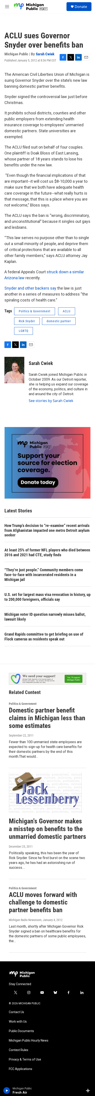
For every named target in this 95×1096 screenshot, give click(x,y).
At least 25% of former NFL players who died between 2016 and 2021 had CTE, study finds (47, 552)
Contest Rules (18, 1050)
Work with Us (18, 1021)
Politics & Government (34, 311)
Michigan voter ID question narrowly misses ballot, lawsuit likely (45, 617)
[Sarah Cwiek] (14, 370)
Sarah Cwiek (45, 54)
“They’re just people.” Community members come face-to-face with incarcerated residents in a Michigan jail (43, 575)
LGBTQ (23, 331)
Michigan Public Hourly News (28, 1040)
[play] (7, 1090)
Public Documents (21, 1031)
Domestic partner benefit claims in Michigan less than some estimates (47, 717)
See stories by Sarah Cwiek (51, 400)
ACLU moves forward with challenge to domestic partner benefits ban (43, 902)
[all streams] (89, 1090)
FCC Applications (20, 1069)
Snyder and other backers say (30, 288)
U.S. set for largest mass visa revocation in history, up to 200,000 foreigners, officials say (47, 597)
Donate (81, 7)
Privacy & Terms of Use (25, 1059)
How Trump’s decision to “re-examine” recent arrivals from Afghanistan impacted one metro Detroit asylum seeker (46, 530)
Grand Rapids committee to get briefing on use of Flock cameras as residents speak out (43, 636)
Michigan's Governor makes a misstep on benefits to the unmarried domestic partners (47, 828)
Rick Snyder (27, 321)
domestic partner (59, 321)
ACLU (66, 311)
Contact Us (16, 1012)
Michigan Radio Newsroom (25, 920)
